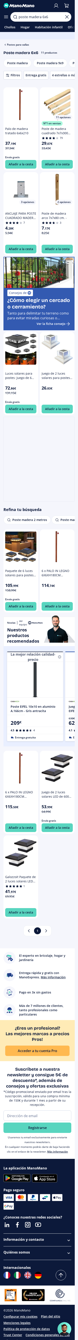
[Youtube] (38, 1224)
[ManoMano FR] (6, 1275)
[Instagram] (27, 1224)
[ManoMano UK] (27, 1275)
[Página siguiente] (46, 930)
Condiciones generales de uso (48, 1335)
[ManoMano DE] (38, 1275)
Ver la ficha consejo (51, 324)
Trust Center (12, 1335)
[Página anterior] (28, 930)
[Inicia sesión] (56, 5)
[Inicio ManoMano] (26, 5)
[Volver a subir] (61, 1275)
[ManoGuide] (64, 1329)
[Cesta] (66, 5)
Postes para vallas (18, 44)
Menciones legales (17, 1323)
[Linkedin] (6, 1224)
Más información (57, 1151)
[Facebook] (17, 1224)
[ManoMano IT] (17, 1275)
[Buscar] (15, 17)
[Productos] (6, 17)
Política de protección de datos (26, 1329)
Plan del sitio (50, 1316)
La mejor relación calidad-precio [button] (33, 657)
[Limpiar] (67, 16)
